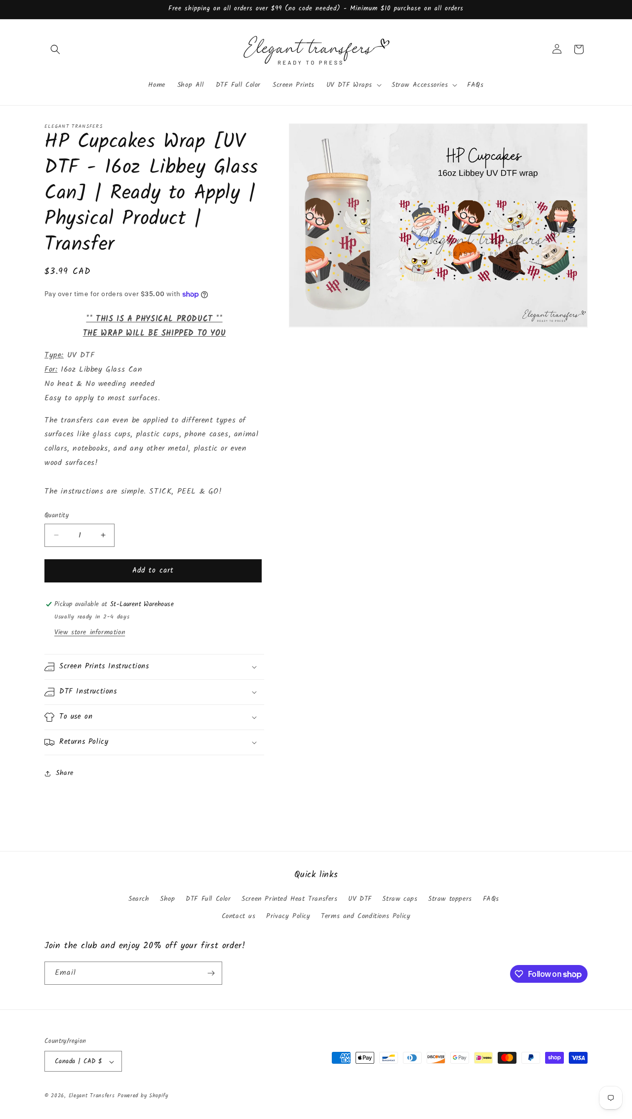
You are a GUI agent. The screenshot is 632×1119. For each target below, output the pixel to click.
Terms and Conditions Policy (365, 916)
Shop (167, 898)
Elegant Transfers (92, 1096)
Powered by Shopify (143, 1096)
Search (139, 898)
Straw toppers (450, 898)
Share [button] (65, 773)
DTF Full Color (208, 898)
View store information (89, 632)
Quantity (56, 516)
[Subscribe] (211, 973)
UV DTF (360, 898)
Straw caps (399, 898)
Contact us (239, 916)
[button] (55, 49)
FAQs (491, 898)
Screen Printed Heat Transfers (289, 898)
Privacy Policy (288, 916)
